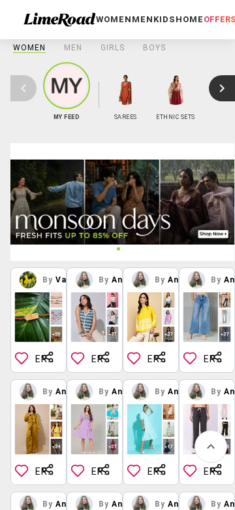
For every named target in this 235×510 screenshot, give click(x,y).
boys (154, 47)
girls (113, 47)
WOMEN (29, 47)
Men (73, 47)
